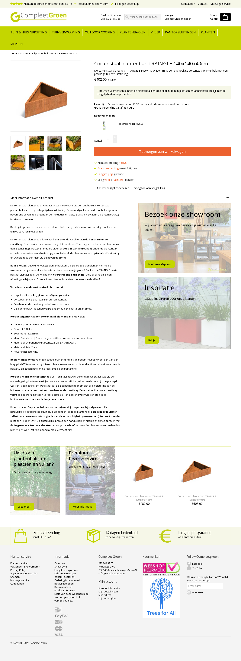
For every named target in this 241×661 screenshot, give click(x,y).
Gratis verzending (46, 532)
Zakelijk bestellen (64, 576)
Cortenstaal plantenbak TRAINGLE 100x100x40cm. (144, 498)
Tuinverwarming (66, 32)
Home (15, 53)
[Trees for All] (161, 617)
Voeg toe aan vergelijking (149, 188)
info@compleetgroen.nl (111, 573)
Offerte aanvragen (65, 573)
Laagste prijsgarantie (194, 532)
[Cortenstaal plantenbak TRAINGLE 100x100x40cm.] (144, 489)
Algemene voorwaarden (24, 573)
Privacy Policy (18, 570)
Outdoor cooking (100, 32)
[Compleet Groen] (53, 17)
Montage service (220, 3)
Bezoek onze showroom (93, 3)
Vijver (155, 32)
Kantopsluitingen (180, 32)
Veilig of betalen (115, 179)
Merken (16, 44)
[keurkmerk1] (161, 574)
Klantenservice (18, 563)
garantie (111, 174)
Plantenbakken (133, 32)
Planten (208, 32)
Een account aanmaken (178, 18)
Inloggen (169, 15)
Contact (202, 3)
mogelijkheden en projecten (114, 94)
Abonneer (198, 592)
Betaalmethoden (64, 583)
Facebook (197, 563)
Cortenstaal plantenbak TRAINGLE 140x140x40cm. (49, 53)
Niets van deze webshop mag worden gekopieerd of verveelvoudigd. (71, 597)
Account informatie (109, 588)
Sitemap (15, 576)
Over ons (59, 563)
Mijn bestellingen (108, 591)
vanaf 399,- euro (119, 168)
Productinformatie (64, 590)
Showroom (60, 566)
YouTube (197, 568)
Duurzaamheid (63, 587)
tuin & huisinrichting (28, 32)
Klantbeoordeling (112, 162)
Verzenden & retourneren (25, 566)
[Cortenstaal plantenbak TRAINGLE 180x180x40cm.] (197, 489)
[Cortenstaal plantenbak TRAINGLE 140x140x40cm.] (18, 149)
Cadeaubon (188, 3)
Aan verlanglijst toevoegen (113, 188)
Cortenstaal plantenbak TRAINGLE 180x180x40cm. (197, 498)
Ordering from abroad (67, 580)
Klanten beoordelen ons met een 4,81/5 (48, 3)
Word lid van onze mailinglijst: (207, 578)
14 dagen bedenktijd (126, 3)
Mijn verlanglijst (107, 598)
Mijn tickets (104, 595)
